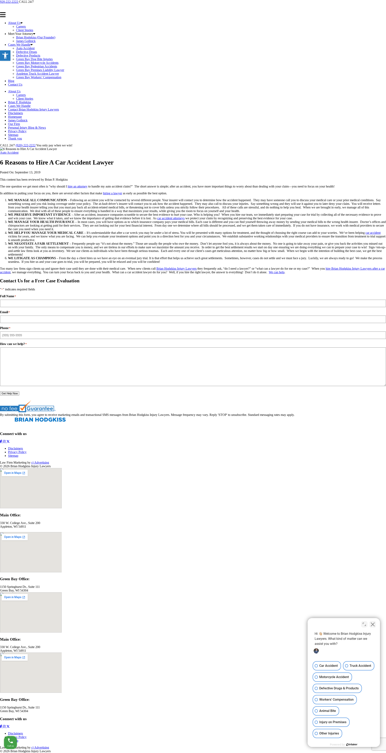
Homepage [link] (15, 116)
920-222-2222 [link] (9, 1)
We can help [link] (276, 272)
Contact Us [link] (15, 84)
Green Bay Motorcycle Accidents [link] (37, 62)
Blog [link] (11, 81)
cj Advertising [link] (40, 462)
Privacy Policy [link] (17, 131)
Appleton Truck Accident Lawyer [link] (37, 73)
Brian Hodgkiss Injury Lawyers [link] (176, 268)
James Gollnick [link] (26, 41)
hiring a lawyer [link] (112, 193)
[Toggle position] (364, 624)
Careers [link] (21, 26)
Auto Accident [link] (25, 48)
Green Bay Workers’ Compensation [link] (38, 77)
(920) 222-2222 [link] (26, 145)
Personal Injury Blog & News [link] (27, 127)
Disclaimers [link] (15, 113)
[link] (5, 55)
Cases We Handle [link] (19, 44)
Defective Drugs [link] (26, 52)
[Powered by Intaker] (352, 744)
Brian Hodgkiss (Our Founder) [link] (35, 37)
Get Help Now (10, 393)
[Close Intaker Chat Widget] (373, 624)
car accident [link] (373, 232)
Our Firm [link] (14, 124)
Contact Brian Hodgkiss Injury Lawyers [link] (33, 109)
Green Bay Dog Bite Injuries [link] (34, 59)
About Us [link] (14, 23)
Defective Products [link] (28, 55)
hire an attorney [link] (77, 186)
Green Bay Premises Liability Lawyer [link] (40, 70)
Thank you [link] (15, 138)
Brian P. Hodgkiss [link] (19, 102)
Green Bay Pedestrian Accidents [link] (36, 66)
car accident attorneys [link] (171, 218)
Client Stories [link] (24, 30)
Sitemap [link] (13, 135)
